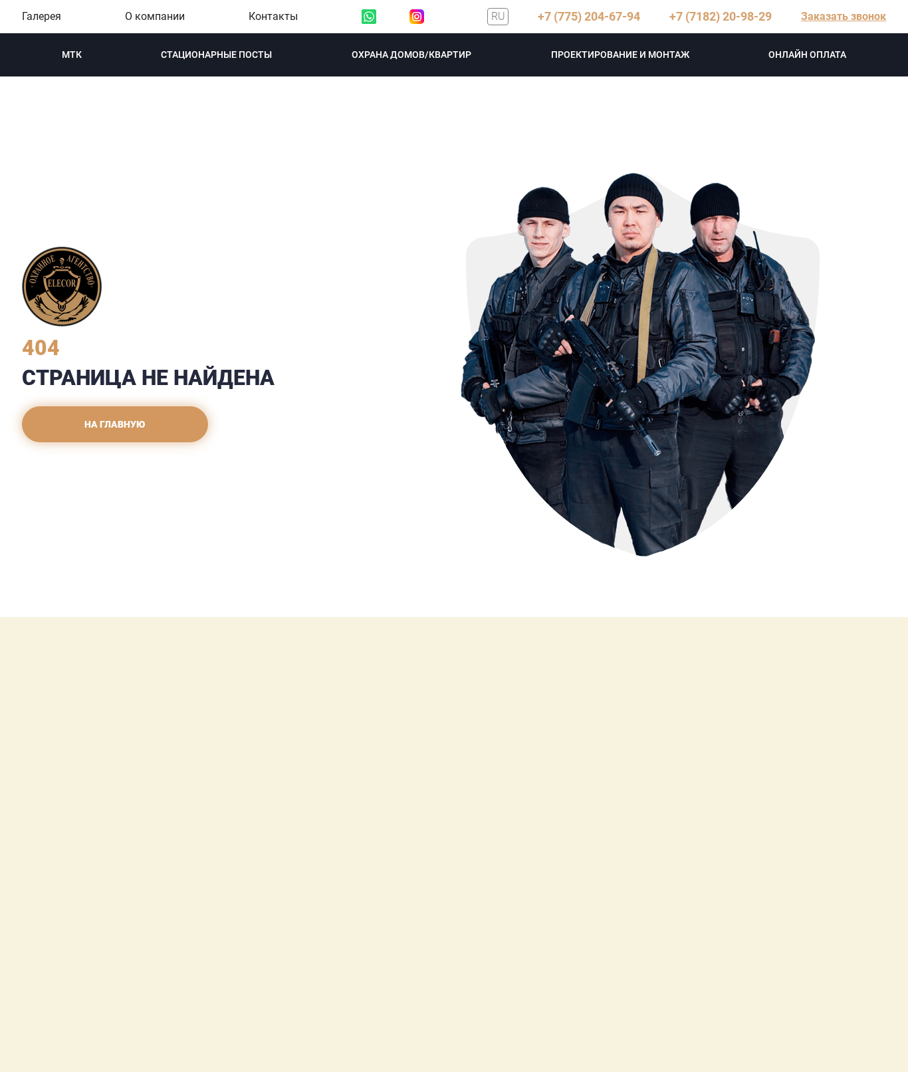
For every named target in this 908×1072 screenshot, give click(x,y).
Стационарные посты (216, 54)
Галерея (41, 16)
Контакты (273, 16)
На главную (115, 424)
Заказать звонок (843, 16)
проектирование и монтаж (620, 54)
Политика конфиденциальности (119, 929)
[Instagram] (416, 16)
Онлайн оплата (807, 54)
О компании (155, 16)
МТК (72, 54)
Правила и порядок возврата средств (131, 946)
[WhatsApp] (369, 16)
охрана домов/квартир (411, 54)
